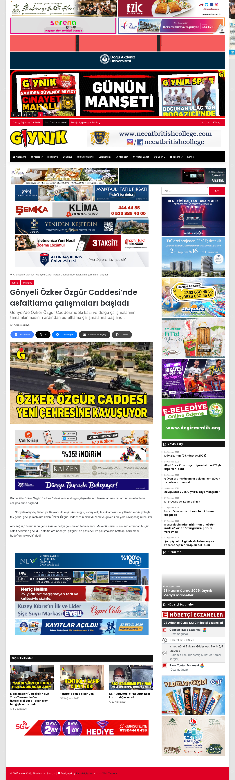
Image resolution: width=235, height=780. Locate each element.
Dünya (68, 156)
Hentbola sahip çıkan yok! (77, 694)
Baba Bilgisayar (84, 773)
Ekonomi (106, 156)
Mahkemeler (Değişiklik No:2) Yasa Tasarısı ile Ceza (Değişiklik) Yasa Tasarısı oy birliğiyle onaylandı (29, 699)
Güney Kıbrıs (86, 156)
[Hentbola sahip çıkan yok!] (82, 677)
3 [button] (24, 114)
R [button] (35, 114)
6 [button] (40, 114)
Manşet (30, 274)
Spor (160, 156)
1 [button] (13, 114)
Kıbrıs (36, 156)
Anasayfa (20, 156)
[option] (202, 579)
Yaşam (176, 156)
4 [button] (29, 114)
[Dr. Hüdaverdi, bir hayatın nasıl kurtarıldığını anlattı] (131, 677)
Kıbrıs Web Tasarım (106, 773)
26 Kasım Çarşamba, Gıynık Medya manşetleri (196, 592)
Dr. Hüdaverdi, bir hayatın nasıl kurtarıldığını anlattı (130, 695)
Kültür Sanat (142, 156)
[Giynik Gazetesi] (39, 138)
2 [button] (18, 114)
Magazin (123, 156)
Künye (216, 122)
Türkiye (53, 156)
